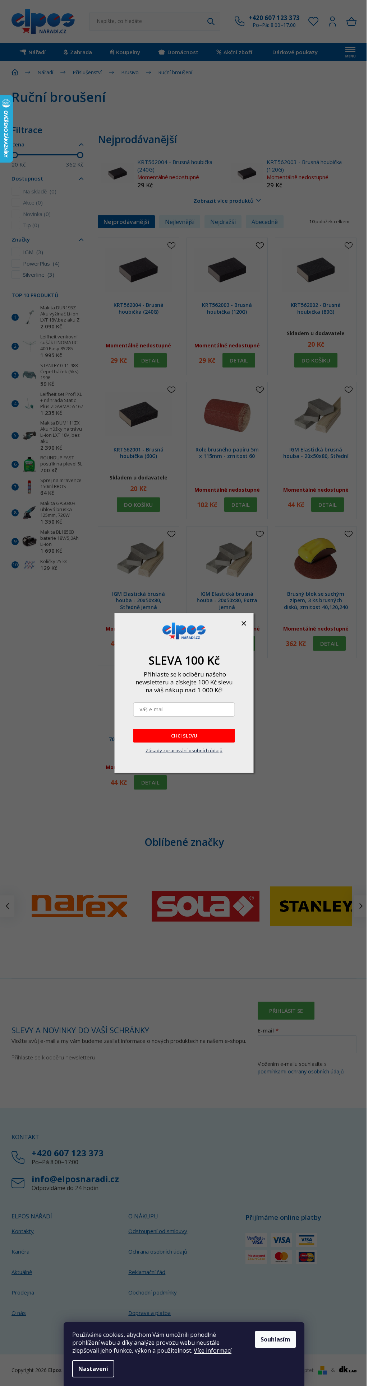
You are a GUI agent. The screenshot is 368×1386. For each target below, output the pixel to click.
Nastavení (93, 1369)
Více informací (212, 1350)
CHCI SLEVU (184, 735)
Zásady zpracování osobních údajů (184, 750)
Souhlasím (275, 1339)
